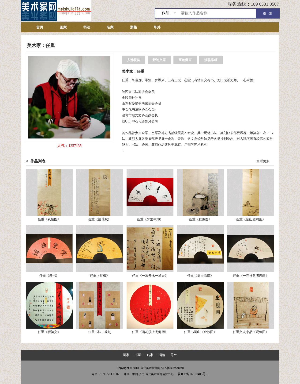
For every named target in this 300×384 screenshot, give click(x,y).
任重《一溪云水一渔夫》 (150, 275)
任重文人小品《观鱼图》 (251, 332)
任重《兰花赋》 (99, 219)
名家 (110, 27)
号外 (157, 27)
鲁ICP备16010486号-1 (193, 374)
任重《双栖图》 (49, 219)
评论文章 (159, 60)
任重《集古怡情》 (200, 275)
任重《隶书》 (49, 275)
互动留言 (185, 60)
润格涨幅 (211, 60)
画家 (63, 27)
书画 (138, 355)
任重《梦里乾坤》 (150, 219)
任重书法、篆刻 (99, 332)
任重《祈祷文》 (49, 332)
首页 (39, 27)
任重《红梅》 (99, 275)
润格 (133, 27)
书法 (86, 27)
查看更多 (263, 161)
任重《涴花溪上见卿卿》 (150, 332)
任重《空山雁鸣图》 (251, 219)
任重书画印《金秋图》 (200, 332)
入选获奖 (133, 60)
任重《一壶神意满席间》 (251, 275)
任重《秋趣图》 (200, 219)
